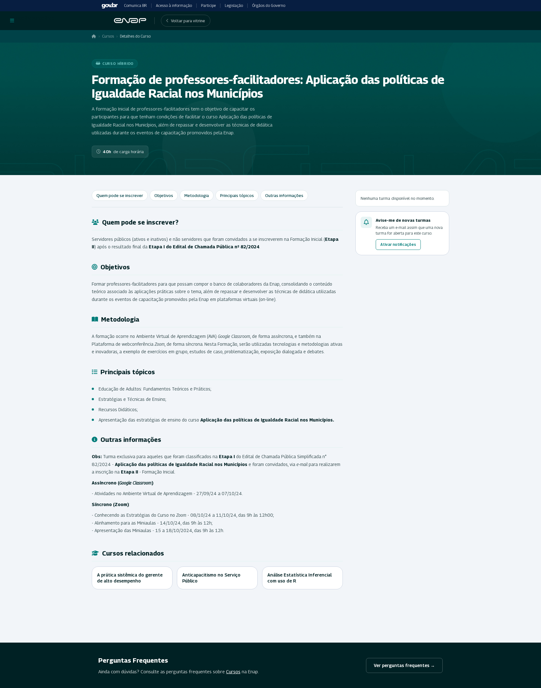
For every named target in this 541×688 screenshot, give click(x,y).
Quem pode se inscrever (119, 195)
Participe (208, 5)
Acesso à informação (174, 5)
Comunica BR (135, 5)
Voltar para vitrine (188, 20)
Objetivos (163, 195)
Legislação (234, 5)
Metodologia (196, 195)
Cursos (108, 36)
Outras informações (284, 195)
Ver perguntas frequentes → (404, 665)
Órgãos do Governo (268, 5)
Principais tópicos (237, 195)
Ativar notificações (398, 244)
